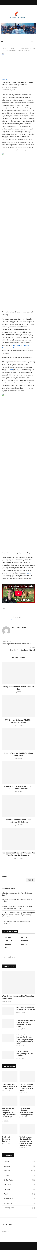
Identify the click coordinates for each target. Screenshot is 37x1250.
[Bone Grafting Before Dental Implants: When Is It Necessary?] (9, 1076)
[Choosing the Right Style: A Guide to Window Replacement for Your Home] (8, 1023)
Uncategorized (19, 1208)
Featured (13, 48)
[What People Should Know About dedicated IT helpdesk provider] (18, 806)
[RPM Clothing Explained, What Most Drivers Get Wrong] (18, 706)
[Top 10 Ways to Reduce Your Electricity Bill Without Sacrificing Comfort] (27, 1101)
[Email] (22, 2)
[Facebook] (11, 2)
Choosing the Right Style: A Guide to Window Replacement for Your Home (17, 907)
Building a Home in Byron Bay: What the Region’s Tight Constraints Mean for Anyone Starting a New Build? (18, 915)
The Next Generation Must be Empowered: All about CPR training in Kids (27, 1087)
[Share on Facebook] (18, 620)
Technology (19, 1203)
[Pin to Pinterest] (22, 620)
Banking (19, 1161)
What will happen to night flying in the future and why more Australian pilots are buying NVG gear (26, 1141)
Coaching (10, 370)
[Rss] (25, 2)
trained (29, 573)
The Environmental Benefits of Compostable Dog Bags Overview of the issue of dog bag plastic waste (9, 1114)
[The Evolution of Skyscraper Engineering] (9, 1129)
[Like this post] (15, 620)
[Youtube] (19, 2)
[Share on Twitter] (20, 620)
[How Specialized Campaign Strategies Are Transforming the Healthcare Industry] (18, 839)
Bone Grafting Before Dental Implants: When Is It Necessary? (9, 1086)
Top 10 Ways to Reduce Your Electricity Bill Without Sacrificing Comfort (27, 1112)
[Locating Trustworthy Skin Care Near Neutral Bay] (18, 739)
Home (4, 48)
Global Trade (19, 1180)
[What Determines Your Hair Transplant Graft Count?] (18, 982)
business (19, 1166)
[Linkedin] (17, 2)
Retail (19, 1194)
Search (4, 876)
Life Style (19, 1189)
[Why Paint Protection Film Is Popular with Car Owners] (8, 1011)
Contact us (5, 1231)
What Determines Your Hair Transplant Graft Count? (18, 997)
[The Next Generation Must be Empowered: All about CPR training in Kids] (27, 1076)
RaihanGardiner (14, 87)
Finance (19, 1175)
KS (4, 609)
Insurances (19, 1185)
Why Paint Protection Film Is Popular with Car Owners (25, 1009)
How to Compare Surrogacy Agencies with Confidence (24, 1054)
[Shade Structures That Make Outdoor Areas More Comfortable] (18, 772)
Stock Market (19, 1198)
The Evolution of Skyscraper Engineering (7, 1139)
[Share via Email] (25, 620)
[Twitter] (14, 2)
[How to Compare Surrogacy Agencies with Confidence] (8, 1055)
